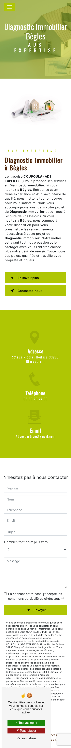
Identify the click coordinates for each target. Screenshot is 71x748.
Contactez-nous (30, 291)
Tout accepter (27, 722)
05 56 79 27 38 (35, 399)
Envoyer (40, 610)
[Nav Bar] (9, 7)
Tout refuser (27, 730)
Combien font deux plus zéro (26, 542)
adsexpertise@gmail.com (36, 436)
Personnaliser (26, 738)
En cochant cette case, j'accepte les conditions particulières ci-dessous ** (36, 596)
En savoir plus (28, 278)
